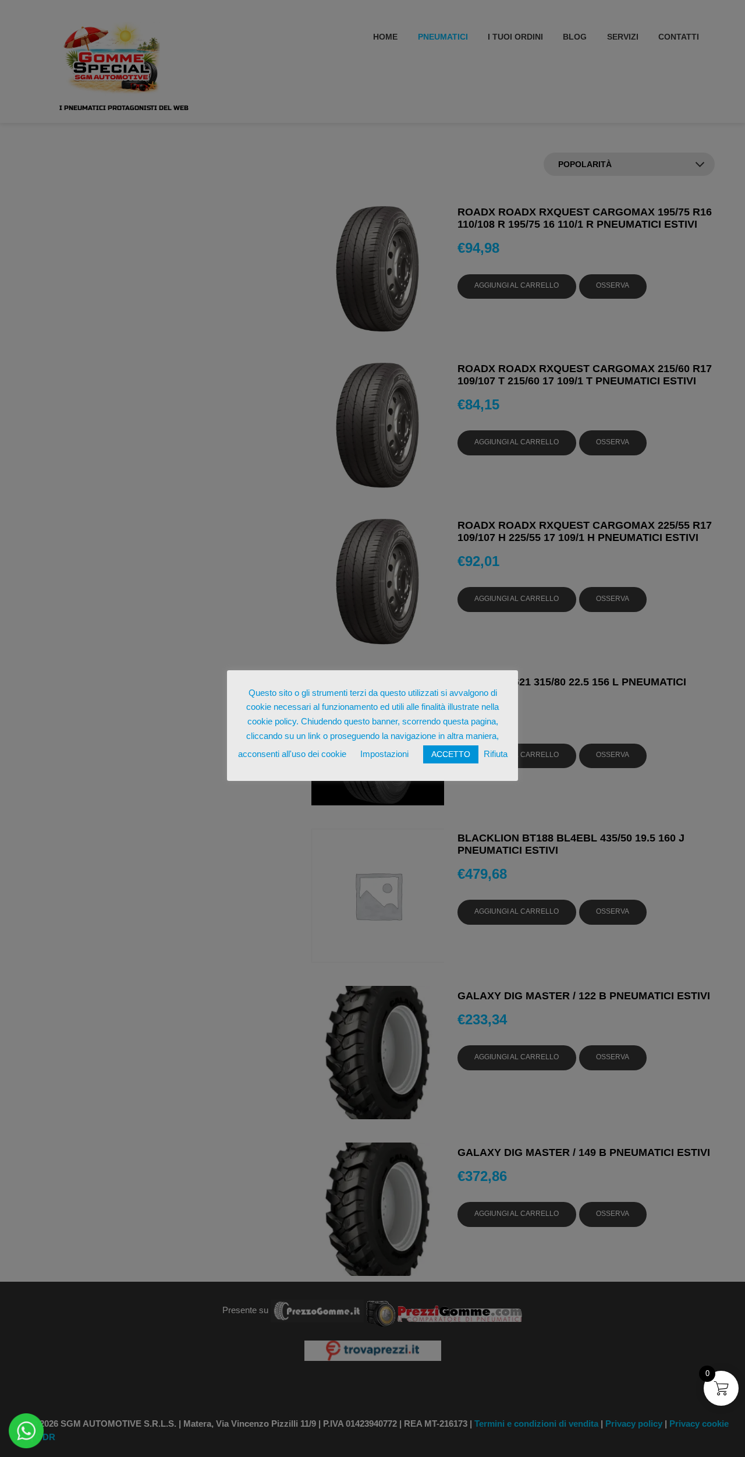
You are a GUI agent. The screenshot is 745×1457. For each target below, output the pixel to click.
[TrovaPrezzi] (372, 1350)
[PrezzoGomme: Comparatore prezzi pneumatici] (317, 1310)
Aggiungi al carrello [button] (516, 285)
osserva (612, 285)
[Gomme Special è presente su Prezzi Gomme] (444, 1310)
